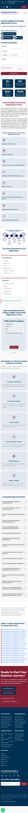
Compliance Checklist (8, 692)
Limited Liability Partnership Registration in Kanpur (13, 662)
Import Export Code (19, 719)
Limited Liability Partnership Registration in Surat (13, 652)
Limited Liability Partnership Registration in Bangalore (14, 633)
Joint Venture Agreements (7, 744)
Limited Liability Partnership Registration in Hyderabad (14, 636)
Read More (14, 347)
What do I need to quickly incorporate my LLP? (13, 515)
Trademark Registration (20, 721)
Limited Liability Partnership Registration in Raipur (13, 660)
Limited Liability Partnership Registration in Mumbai (13, 629)
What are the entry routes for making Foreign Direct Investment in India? (12, 594)
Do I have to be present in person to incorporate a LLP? (11, 508)
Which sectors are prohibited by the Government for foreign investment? (12, 588)
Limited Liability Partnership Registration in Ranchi (13, 655)
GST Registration (19, 717)
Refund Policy (4, 759)
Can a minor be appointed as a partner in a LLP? (13, 575)
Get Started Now (14, 73)
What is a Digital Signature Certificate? (12, 563)
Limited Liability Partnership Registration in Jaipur (13, 641)
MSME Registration (19, 725)
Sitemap (3, 763)
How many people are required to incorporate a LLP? (11, 502)
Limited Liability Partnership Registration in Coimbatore (14, 659)
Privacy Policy (4, 755)
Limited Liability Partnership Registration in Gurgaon (14, 634)
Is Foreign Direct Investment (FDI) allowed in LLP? (11, 539)
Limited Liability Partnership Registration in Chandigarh (14, 643)
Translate (12, 3)
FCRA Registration (19, 727)
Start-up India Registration (21, 723)
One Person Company (6, 725)
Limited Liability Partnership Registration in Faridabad (14, 653)
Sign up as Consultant (20, 740)
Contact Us (3, 765)
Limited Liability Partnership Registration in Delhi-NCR (14, 631)
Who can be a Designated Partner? (11, 533)
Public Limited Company (6, 719)
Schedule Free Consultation (9, 701)
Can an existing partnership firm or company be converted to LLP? (11, 569)
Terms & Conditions (5, 757)
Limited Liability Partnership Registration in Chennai (13, 646)
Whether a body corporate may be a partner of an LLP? (12, 582)
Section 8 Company (5, 723)
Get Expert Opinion (19, 736)
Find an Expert (18, 738)
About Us (3, 753)
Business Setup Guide (8, 688)
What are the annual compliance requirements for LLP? (11, 521)
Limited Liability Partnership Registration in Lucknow (14, 645)
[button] (10, 352)
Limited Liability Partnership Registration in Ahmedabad (14, 648)
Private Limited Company (6, 717)
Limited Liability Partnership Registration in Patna (13, 650)
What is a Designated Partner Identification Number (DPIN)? (10, 527)
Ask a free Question (19, 734)
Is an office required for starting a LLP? (12, 558)
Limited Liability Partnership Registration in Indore (13, 638)
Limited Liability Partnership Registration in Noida (13, 657)
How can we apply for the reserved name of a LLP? (13, 545)
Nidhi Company (4, 727)
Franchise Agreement (6, 746)
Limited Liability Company (6, 721)
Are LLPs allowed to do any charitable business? (12, 552)
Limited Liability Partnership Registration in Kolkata (13, 640)
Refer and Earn (4, 761)
